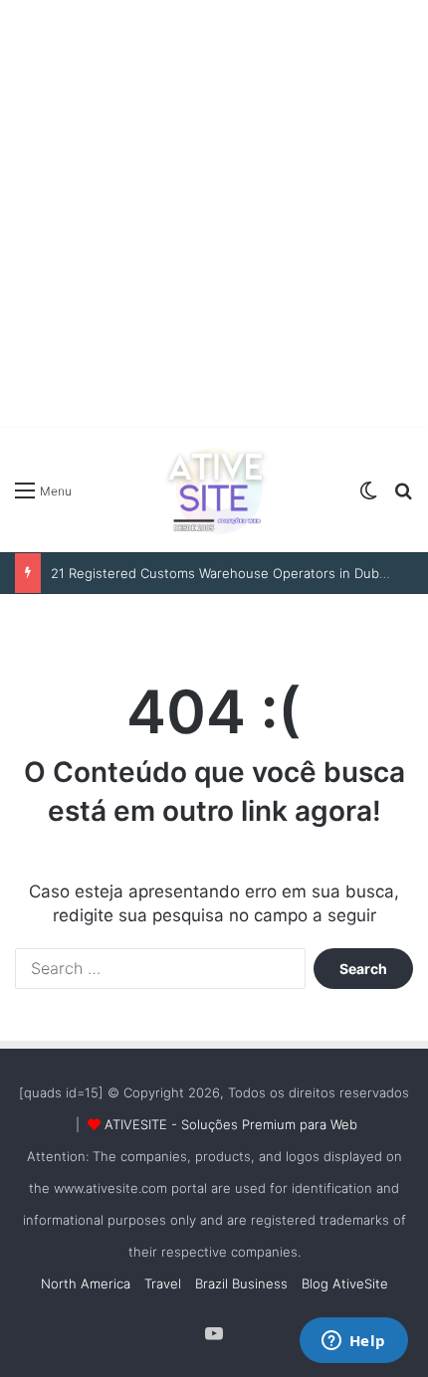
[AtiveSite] (214, 490)
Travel (162, 1283)
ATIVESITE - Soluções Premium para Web (231, 1124)
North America (85, 1283)
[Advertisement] (214, 214)
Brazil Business (241, 1283)
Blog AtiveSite (345, 1283)
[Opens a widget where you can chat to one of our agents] (353, 1342)
